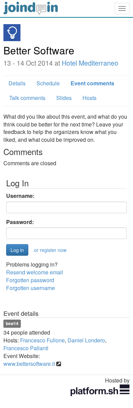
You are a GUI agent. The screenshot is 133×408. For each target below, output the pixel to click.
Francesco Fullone (42, 340)
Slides (64, 98)
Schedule (48, 83)
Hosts (90, 98)
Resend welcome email (34, 272)
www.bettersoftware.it (29, 364)
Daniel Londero (86, 340)
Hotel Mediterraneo (90, 63)
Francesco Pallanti (25, 348)
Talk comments (27, 98)
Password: (20, 222)
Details (17, 83)
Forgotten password (30, 280)
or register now (50, 250)
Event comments (92, 83)
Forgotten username (30, 288)
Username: (20, 196)
